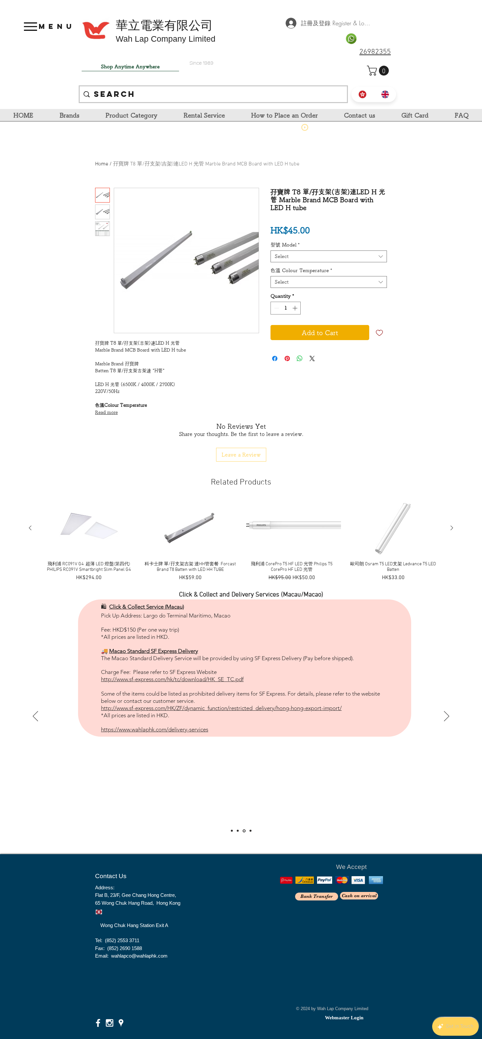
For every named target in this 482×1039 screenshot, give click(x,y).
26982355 (375, 52)
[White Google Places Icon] (121, 1023)
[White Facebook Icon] (98, 1023)
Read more (106, 412)
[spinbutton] (285, 308)
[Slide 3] (244, 831)
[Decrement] (275, 308)
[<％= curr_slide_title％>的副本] (250, 830)
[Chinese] (362, 94)
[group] (241, 543)
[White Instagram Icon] (109, 1023)
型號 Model (285, 244)
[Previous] (35, 716)
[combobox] (329, 256)
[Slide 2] (238, 831)
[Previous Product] (30, 528)
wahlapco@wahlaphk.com (139, 956)
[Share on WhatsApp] (300, 358)
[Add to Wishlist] (379, 332)
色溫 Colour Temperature (301, 270)
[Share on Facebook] (275, 358)
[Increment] (295, 308)
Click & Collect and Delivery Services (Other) (246, 612)
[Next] (446, 716)
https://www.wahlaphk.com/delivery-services (154, 711)
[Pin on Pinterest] (287, 358)
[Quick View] (89, 528)
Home (101, 164)
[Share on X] (312, 358)
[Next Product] (452, 528)
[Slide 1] (232, 831)
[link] (379, 71)
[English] (385, 94)
